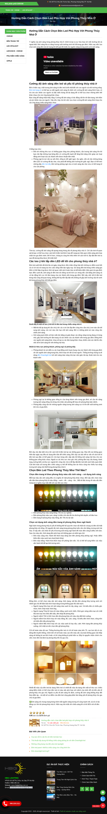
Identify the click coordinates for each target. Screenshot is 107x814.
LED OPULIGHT (27, 10)
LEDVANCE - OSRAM (14, 51)
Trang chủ (9, 10)
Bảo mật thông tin (88, 772)
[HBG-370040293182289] (82, 789)
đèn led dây (46, 164)
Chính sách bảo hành (89, 782)
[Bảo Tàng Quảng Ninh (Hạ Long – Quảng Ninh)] (51, 789)
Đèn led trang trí (35, 90)
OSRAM (17, 10)
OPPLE (9, 61)
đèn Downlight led (45, 355)
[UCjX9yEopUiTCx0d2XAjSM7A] (92, 789)
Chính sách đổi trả (88, 775)
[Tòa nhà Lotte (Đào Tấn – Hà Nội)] (51, 797)
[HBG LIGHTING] (15, 768)
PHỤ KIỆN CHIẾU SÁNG (15, 56)
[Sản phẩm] (102, 805)
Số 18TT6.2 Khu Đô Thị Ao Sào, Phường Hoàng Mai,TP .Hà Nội (70, 2)
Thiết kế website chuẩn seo (69, 811)
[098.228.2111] (102, 798)
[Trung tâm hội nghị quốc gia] (51, 781)
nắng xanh (82, 811)
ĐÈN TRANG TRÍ (13, 41)
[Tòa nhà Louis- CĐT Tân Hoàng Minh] (51, 774)
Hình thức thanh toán (89, 779)
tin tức (53, 21)
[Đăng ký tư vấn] (102, 792)
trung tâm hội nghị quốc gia (67, 779)
